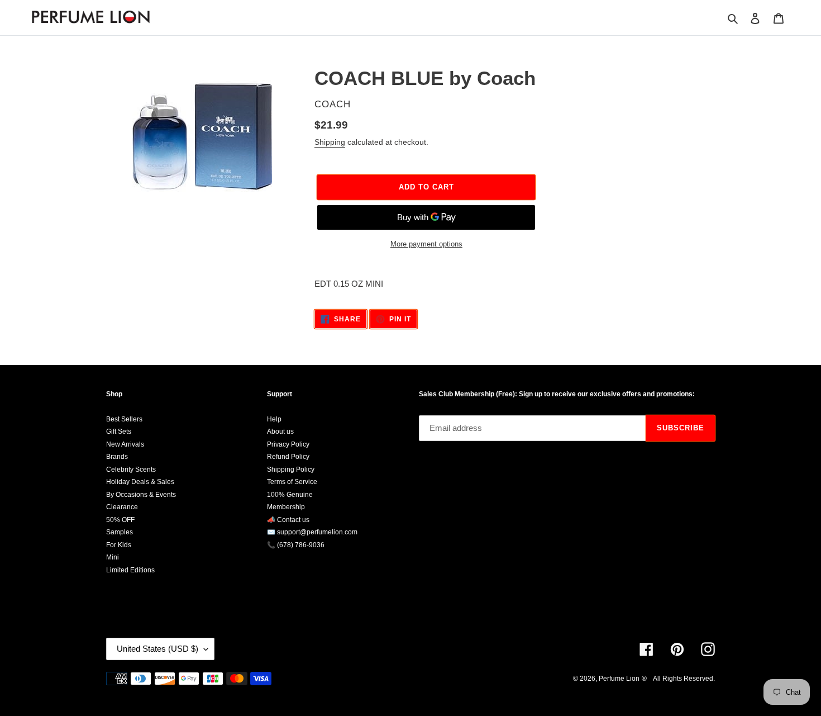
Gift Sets (118, 431)
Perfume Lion (619, 678)
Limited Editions (130, 570)
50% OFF (120, 520)
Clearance (122, 507)
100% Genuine (290, 495)
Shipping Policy (290, 469)
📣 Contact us (288, 520)
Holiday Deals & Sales (140, 482)
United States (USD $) (157, 648)
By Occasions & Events (141, 495)
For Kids (118, 545)
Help (274, 419)
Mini (112, 557)
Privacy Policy (288, 444)
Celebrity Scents (131, 469)
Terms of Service (292, 482)
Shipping (329, 141)
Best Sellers (124, 419)
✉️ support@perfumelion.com (312, 532)
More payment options (426, 244)
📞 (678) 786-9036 (295, 545)
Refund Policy (288, 457)
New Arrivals (125, 444)
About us (280, 431)
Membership (286, 507)
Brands (117, 457)
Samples (119, 532)
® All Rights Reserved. (678, 678)
